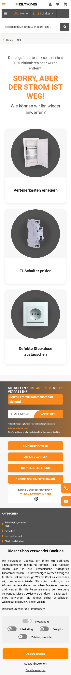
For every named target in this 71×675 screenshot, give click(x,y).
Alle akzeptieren (35, 653)
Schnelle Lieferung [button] (35, 468)
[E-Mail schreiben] (66, 501)
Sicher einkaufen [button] (35, 445)
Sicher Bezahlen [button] (35, 456)
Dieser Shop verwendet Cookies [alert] (36, 551)
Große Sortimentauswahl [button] (36, 479)
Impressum (38, 608)
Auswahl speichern (35, 663)
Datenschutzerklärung (17, 428)
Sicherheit (10, 531)
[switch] (27, 621)
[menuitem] (20, 13)
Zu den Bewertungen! (35, 494)
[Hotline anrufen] (66, 488)
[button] (50, 4)
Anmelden (48, 414)
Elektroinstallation (14, 541)
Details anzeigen (36, 670)
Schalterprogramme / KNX (16, 524)
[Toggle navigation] (4, 4)
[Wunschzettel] (57, 4)
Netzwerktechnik (13, 536)
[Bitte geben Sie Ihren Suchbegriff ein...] (64, 27)
